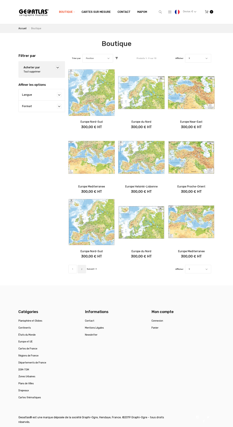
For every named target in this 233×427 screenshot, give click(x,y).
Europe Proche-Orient (191, 186)
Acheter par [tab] (32, 67)
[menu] (103, 12)
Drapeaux (23, 390)
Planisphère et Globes (30, 320)
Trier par (76, 58)
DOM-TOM (23, 369)
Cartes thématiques (29, 397)
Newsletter (91, 334)
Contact (89, 320)
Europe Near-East (191, 121)
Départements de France (32, 362)
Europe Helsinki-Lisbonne (141, 186)
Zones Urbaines (26, 376)
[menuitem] (66, 12)
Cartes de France (27, 348)
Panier (154, 327)
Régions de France (28, 355)
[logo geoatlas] (33, 12)
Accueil (22, 28)
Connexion (157, 320)
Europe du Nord (141, 121)
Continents (24, 327)
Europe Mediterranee (91, 186)
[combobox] (97, 58)
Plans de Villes (26, 383)
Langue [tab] (27, 94)
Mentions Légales (94, 327)
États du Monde (27, 334)
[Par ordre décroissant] (116, 58)
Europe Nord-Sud (92, 121)
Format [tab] (27, 106)
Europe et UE (25, 341)
